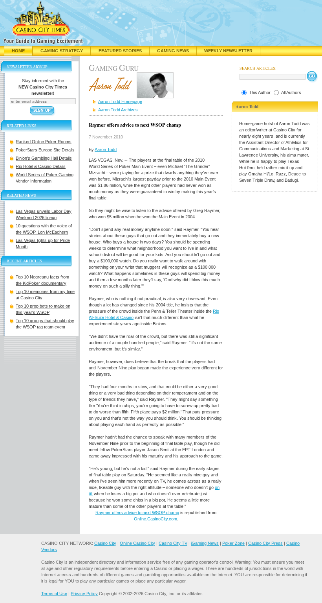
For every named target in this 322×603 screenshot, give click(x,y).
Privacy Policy (84, 593)
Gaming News (173, 50)
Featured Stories (120, 50)
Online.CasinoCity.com (155, 518)
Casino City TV (173, 543)
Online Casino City (137, 543)
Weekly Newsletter (228, 50)
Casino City (105, 543)
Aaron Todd (106, 149)
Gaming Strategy (61, 50)
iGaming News (205, 543)
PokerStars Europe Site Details (45, 150)
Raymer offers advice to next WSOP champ (137, 512)
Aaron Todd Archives (118, 109)
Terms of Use (54, 593)
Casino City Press (265, 543)
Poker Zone (233, 543)
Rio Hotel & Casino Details (41, 166)
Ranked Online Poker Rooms (43, 141)
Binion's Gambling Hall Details (44, 158)
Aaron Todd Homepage (120, 101)
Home (18, 50)
